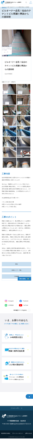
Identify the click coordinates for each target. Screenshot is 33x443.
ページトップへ (15, 408)
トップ (3, 4)
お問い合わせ (28, 433)
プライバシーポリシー (17, 433)
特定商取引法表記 (5, 433)
